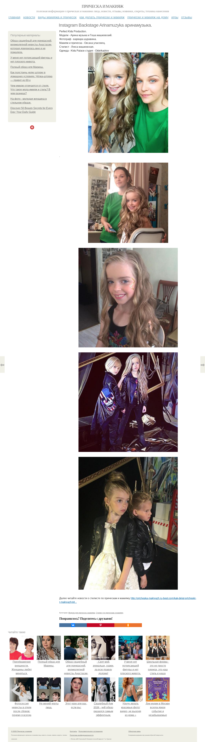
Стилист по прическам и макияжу (109, 612)
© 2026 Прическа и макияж (21, 731)
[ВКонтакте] (73, 625)
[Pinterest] (100, 625)
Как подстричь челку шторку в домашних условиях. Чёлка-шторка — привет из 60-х (31, 76)
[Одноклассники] (128, 625)
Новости (29, 17)
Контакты (73, 731)
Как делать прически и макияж (101, 17)
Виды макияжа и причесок (57, 17)
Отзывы (186, 17)
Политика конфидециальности (82, 735)
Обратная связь (134, 731)
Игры (174, 17)
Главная (14, 17)
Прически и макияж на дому (147, 17)
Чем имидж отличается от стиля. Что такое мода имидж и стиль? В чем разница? (30, 89)
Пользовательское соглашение (90, 731)
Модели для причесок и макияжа (81, 612)
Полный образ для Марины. (27, 67)
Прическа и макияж (102, 6)
